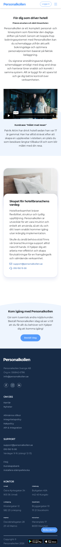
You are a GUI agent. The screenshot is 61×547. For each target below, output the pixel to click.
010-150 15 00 (20, 268)
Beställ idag (30, 337)
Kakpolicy (9, 423)
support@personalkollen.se (28, 264)
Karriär (7, 402)
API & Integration (13, 427)
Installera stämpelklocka (17, 470)
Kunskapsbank (11, 466)
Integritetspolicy (12, 419)
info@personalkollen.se (16, 376)
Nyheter (8, 406)
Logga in (46, 4)
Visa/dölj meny (55, 4)
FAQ (6, 462)
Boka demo (49, 530)
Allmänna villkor (12, 415)
